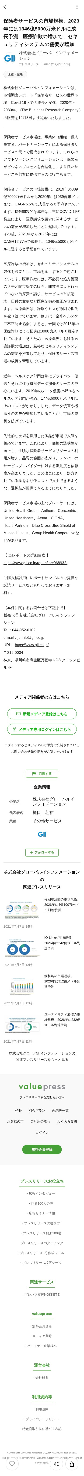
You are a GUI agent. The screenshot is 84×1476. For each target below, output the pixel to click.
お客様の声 (15, 1121)
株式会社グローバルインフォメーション (54, 802)
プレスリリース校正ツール (42, 1263)
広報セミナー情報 (42, 1213)
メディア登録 (42, 1336)
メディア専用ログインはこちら (45, 729)
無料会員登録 (42, 1149)
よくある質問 (67, 1121)
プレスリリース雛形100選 (42, 1233)
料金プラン (37, 1110)
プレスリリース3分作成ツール (42, 1253)
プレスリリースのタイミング (42, 1243)
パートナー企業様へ (42, 1346)
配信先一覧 (60, 1110)
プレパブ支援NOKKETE (42, 1294)
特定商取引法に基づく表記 (42, 1429)
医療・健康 (15, 74)
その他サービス (47, 821)
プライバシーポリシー (42, 1419)
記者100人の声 (42, 1203)
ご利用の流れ (40, 1121)
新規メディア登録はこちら (45, 714)
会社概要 (42, 1377)
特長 (18, 1110)
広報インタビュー (42, 1193)
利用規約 (42, 1409)
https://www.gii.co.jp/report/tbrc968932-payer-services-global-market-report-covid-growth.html (38, 563)
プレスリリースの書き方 (42, 1223)
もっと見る (59, 1059)
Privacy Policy (61, 1458)
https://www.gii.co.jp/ (32, 645)
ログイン (42, 1132)
